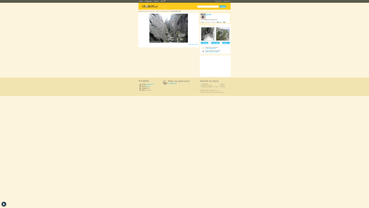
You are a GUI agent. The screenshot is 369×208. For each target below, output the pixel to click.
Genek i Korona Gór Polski (162, 11)
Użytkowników (150, 84)
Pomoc (223, 85)
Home (141, 1)
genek (146, 11)
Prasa (222, 84)
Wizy (162, 1)
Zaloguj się (227, 1)
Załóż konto (218, 1)
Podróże (156, 1)
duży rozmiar (195, 44)
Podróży (148, 86)
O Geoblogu (205, 84)
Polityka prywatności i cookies (210, 87)
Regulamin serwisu (207, 85)
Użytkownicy (148, 1)
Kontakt (223, 87)
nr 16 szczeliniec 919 (175, 11)
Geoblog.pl (140, 11)
